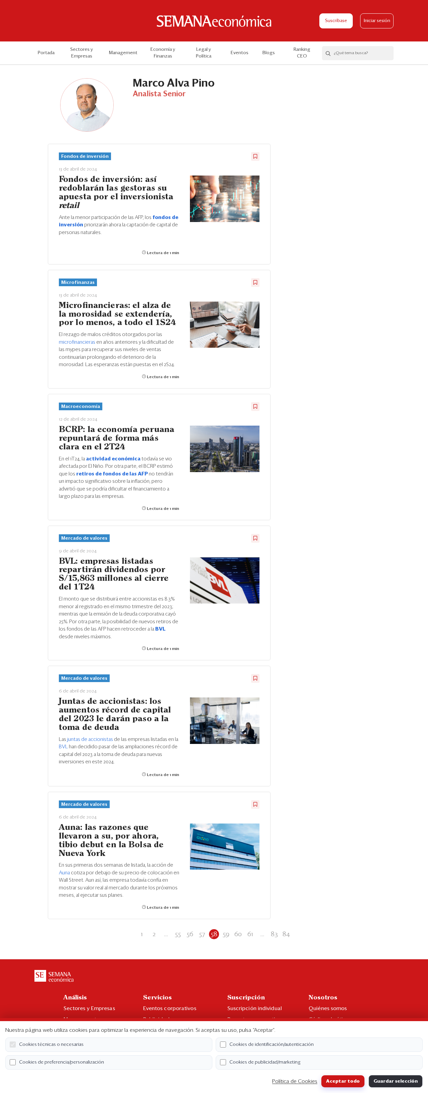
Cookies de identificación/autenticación (271, 1044)
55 (178, 934)
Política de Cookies (294, 1081)
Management (123, 52)
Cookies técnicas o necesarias (51, 1044)
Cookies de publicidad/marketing (265, 1062)
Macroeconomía (80, 406)
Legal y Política (203, 53)
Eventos (239, 52)
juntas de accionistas (90, 739)
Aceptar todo (343, 1081)
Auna (65, 872)
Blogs (268, 52)
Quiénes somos (328, 1008)
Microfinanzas (78, 282)
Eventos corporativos (169, 1008)
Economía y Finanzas (162, 53)
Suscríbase (336, 21)
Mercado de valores (84, 538)
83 (274, 934)
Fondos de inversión (85, 156)
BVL (64, 746)
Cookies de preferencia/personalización (61, 1062)
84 (286, 934)
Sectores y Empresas (81, 53)
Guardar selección (395, 1081)
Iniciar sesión (377, 21)
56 (190, 934)
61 (250, 934)
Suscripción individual (254, 1008)
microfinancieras (77, 342)
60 (238, 934)
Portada (46, 52)
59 (226, 934)
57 (202, 934)
